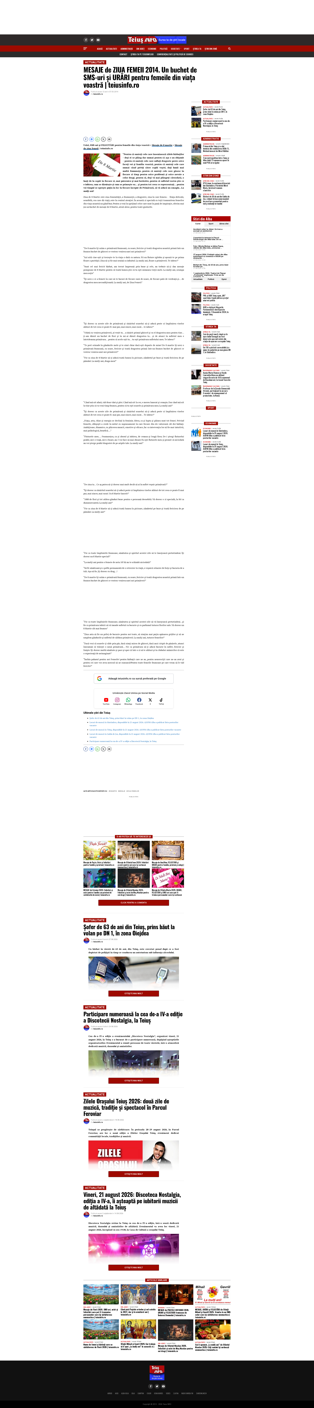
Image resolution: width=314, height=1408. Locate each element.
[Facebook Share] (85, 139)
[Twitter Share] (103, 139)
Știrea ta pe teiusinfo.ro (142, 54)
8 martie (113, 791)
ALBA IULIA (125, 1393)
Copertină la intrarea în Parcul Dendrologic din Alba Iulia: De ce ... (208, 239)
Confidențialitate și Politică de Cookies (175, 54)
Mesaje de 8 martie (162, 145)
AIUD (116, 1393)
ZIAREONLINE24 (201, 1393)
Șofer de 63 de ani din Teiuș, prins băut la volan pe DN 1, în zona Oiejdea (122, 718)
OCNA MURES (158, 1393)
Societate (175, 48)
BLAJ (133, 1393)
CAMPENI (141, 1393)
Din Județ (140, 48)
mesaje (122, 791)
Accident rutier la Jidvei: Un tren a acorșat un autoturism (207, 230)
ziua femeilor (133, 791)
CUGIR (149, 1393)
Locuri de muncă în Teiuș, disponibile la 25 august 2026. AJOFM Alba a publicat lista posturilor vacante (135, 729)
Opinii (224, 279)
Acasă (100, 48)
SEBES (168, 1393)
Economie (152, 48)
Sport (187, 48)
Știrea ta (197, 48)
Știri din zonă (211, 48)
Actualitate (111, 48)
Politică (163, 48)
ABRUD (109, 1393)
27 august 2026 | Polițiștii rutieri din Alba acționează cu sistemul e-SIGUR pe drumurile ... (210, 256)
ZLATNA (175, 1393)
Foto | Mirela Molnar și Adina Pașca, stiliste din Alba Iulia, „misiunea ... (208, 247)
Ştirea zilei (224, 224)
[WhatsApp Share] (97, 139)
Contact (123, 54)
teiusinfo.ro (98, 94)
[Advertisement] (157, 17)
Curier (198, 224)
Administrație (127, 48)
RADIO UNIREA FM (187, 1393)
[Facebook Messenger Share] (91, 139)
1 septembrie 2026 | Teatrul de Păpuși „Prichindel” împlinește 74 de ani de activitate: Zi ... (209, 275)
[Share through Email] (109, 139)
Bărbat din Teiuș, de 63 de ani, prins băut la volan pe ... (210, 266)
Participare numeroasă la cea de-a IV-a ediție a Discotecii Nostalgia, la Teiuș (123, 741)
